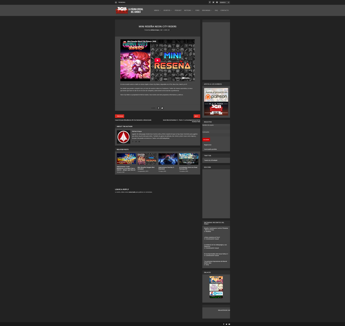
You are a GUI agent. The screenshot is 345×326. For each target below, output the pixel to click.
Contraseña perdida (210, 149)
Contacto (224, 10)
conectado (131, 192)
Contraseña (205, 132)
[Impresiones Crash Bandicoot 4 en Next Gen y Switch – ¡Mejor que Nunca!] (126, 158)
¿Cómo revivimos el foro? (212, 237)
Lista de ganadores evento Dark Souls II (139, 2)
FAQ (216, 10)
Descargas (206, 10)
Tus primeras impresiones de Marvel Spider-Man (215, 262)
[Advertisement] (216, 51)
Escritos (167, 10)
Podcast (178, 10)
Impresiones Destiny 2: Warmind (166, 168)
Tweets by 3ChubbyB (210, 160)
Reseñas (208, 231)
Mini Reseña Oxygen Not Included (146, 168)
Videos (156, 10)
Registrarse (207, 145)
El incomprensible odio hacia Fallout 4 (216, 254)
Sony (207, 264)
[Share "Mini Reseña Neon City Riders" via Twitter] (162, 108)
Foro (197, 10)
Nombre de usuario (208, 125)
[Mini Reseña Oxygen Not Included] (147, 159)
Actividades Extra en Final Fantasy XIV (188, 168)
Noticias (187, 10)
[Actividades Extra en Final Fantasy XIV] (188, 159)
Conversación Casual (212, 239)
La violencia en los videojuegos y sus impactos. (215, 245)
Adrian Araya (155, 30)
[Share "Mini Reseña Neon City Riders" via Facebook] (158, 108)
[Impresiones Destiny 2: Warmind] (168, 159)
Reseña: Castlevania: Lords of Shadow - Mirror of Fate (216, 229)
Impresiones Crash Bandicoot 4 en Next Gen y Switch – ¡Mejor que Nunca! (126, 168)
